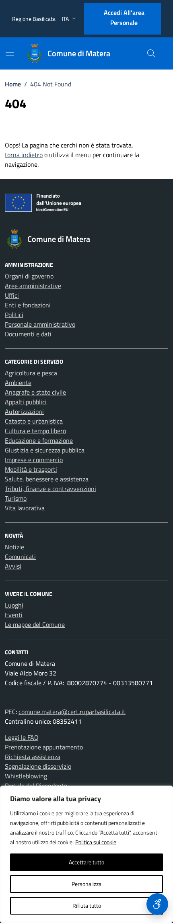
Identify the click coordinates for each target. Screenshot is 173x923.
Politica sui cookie (95, 842)
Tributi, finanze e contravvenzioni (50, 488)
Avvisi (13, 566)
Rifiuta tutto (86, 905)
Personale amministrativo (40, 324)
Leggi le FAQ (22, 737)
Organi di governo (29, 276)
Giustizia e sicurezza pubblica (44, 450)
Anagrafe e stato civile (35, 392)
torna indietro (24, 155)
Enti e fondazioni (28, 305)
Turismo (16, 498)
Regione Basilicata (34, 18)
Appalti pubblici (26, 402)
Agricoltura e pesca (31, 373)
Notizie (14, 547)
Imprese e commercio (34, 460)
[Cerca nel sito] (151, 53)
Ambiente (18, 382)
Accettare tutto (86, 862)
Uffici (12, 295)
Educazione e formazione (39, 440)
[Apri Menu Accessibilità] (157, 904)
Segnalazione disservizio (38, 766)
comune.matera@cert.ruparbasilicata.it (72, 711)
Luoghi (14, 605)
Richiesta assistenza (32, 756)
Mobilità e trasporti (31, 469)
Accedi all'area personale (124, 17)
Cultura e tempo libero (35, 431)
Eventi (14, 615)
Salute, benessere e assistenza (47, 479)
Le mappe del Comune (35, 624)
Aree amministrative (33, 286)
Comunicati (20, 556)
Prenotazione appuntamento (44, 747)
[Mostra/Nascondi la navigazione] (9, 52)
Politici (14, 314)
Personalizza (86, 884)
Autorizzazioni (24, 411)
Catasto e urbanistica (34, 421)
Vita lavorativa (25, 508)
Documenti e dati (28, 334)
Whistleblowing (26, 776)
